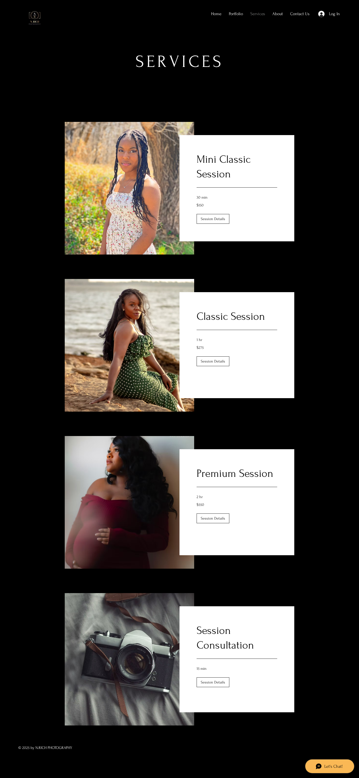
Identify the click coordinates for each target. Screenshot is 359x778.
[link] (237, 166)
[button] (213, 219)
